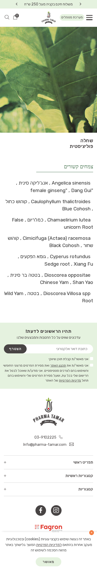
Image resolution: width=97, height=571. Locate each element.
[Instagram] (56, 510)
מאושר (48, 562)
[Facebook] (40, 510)
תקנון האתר (58, 365)
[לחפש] (7, 17)
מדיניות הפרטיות (70, 380)
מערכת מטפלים (72, 17)
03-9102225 (45, 437)
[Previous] (80, 4)
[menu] (89, 17)
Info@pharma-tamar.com (45, 444)
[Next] (16, 4)
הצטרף (15, 349)
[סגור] (91, 532)
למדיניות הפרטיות (49, 545)
